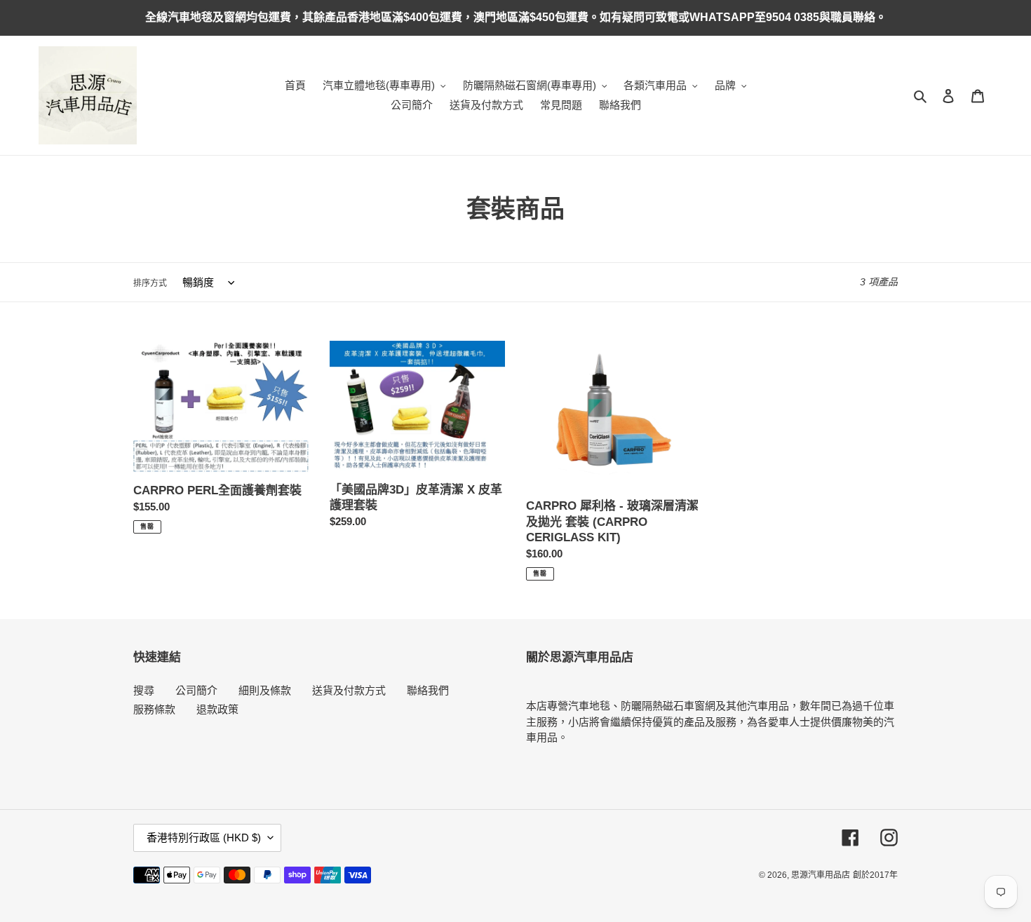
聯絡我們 (428, 690)
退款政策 (217, 709)
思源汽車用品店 (820, 875)
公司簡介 (196, 690)
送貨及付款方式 (349, 690)
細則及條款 (264, 690)
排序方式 (150, 283)
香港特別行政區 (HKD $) (204, 837)
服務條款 (154, 709)
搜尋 (143, 690)
